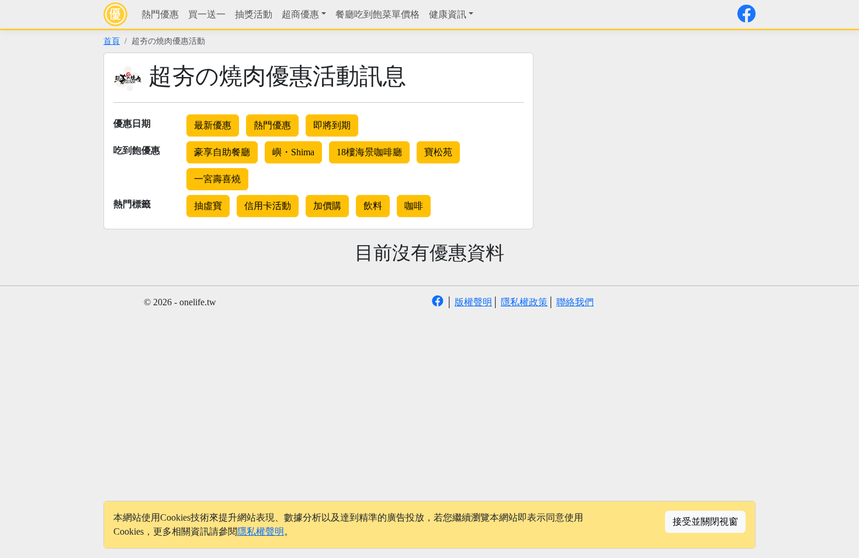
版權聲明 (473, 302)
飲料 (372, 206)
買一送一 (207, 14)
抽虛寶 (208, 206)
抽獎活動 (253, 14)
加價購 (327, 206)
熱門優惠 (160, 14)
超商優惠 (300, 14)
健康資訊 (447, 14)
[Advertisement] (646, 134)
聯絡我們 (575, 302)
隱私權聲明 (260, 531)
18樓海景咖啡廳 (369, 152)
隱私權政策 (524, 302)
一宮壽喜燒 (217, 179)
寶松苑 (438, 152)
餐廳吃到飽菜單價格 (377, 14)
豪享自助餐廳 (222, 152)
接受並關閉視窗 (705, 521)
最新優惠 (212, 125)
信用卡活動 (267, 206)
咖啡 (413, 206)
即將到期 (332, 125)
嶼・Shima (293, 152)
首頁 (111, 41)
